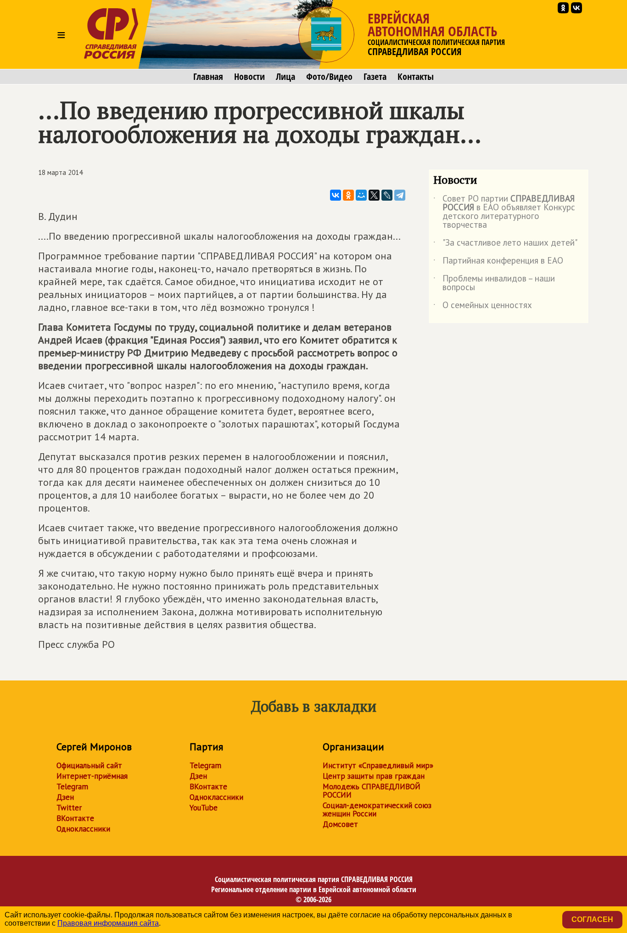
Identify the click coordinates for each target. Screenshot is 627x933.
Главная (208, 77)
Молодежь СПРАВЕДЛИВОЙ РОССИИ (371, 790)
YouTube (204, 808)
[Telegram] (399, 195)
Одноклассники (83, 829)
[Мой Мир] (361, 195)
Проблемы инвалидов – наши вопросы (494, 283)
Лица (285, 77)
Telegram (72, 786)
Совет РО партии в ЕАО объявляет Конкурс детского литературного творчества (504, 212)
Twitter (69, 808)
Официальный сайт (89, 765)
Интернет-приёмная (92, 776)
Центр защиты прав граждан (374, 776)
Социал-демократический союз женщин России (377, 809)
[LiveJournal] (386, 195)
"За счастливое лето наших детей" (505, 244)
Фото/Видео (329, 77)
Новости (249, 77)
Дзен (65, 797)
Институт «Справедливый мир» (378, 765)
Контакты (415, 77)
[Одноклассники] (348, 195)
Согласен (592, 919)
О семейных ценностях (482, 307)
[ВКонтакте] (335, 195)
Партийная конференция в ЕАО (498, 262)
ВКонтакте (75, 818)
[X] (374, 195)
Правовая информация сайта (108, 923)
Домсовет (340, 824)
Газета (375, 77)
